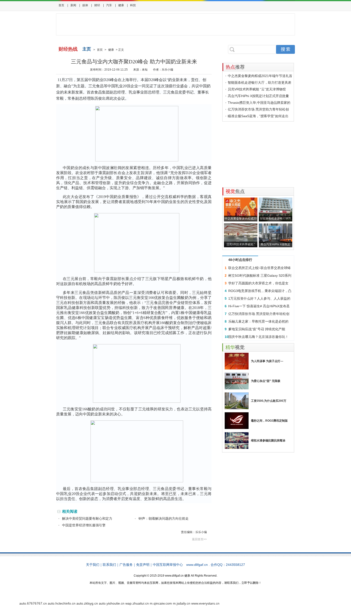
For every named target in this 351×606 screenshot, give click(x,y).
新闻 (73, 5)
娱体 (85, 5)
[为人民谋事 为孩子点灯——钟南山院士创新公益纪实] (237, 361)
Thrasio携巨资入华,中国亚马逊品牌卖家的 (259, 103)
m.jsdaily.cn (181, 603)
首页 (61, 5)
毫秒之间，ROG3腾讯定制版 (269, 420)
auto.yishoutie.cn (111, 603)
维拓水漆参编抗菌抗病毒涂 (268, 440)
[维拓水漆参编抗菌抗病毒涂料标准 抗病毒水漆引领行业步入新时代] (237, 440)
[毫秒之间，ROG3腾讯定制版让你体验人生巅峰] (237, 420)
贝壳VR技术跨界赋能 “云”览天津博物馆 (257, 89)
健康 (121, 5)
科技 (133, 5)
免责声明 (142, 565)
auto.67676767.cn (33, 603)
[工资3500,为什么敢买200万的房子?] (237, 400)
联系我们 (109, 565)
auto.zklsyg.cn (87, 603)
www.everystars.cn (205, 603)
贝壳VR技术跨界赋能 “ (240, 244)
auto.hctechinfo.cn (61, 603)
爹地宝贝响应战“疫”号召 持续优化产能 (256, 329)
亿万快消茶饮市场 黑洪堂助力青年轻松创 (258, 109)
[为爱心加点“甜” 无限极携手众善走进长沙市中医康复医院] (237, 381)
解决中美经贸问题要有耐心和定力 (87, 518)
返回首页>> (199, 539)
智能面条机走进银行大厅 (275, 218)
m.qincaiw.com (161, 603)
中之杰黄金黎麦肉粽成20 (241, 218)
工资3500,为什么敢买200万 (268, 400)
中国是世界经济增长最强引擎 (84, 525)
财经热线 (68, 49)
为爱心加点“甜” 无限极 (265, 381)
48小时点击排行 (240, 260)
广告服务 (126, 565)
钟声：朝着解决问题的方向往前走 (163, 518)
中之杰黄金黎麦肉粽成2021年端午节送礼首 (260, 76)
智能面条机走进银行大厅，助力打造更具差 (259, 82)
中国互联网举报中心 (168, 565)
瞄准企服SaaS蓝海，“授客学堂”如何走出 (258, 116)
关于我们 (92, 565)
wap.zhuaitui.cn (137, 603)
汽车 (109, 5)
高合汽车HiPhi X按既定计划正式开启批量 (258, 96)
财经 (97, 5)
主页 (86, 49)
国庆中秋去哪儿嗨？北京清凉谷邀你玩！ (258, 337)
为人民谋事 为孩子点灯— (267, 361)
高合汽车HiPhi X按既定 (275, 244)
